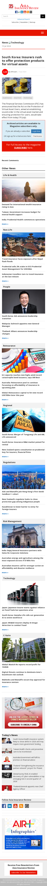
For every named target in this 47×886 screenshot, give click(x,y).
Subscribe (15, 22)
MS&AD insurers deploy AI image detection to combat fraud (20, 624)
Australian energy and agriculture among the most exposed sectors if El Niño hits (22, 559)
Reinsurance (9, 345)
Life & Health (10, 175)
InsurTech (17, 98)
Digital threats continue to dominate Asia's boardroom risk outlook (22, 673)
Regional (7, 405)
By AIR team (13, 72)
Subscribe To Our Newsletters (23, 872)
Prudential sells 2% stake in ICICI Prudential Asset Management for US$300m (21, 267)
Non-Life (7, 229)
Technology (17, 42)
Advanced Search (23, 19)
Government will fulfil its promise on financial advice (26, 758)
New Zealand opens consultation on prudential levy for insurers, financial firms (23, 450)
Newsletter (24, 22)
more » (5, 224)
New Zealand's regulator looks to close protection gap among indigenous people (21, 500)
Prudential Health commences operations (23, 219)
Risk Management (12, 521)
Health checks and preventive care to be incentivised (28, 750)
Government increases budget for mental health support (21, 213)
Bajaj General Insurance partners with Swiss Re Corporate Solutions (21, 551)
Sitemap (32, 22)
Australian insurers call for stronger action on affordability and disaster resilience (23, 566)
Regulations (9, 462)
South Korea (7, 98)
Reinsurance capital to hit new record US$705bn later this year (22, 394)
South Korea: (11, 57)
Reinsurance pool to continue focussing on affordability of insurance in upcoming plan (20, 385)
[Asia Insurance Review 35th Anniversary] (23, 6)
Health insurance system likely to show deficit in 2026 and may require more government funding (28, 741)
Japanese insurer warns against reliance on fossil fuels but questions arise (23, 608)
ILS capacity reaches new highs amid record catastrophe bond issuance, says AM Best (22, 376)
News (5, 42)
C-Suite (7, 635)
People (6, 286)
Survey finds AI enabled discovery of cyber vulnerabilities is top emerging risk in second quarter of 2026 (28, 778)
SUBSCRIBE (20, 147)
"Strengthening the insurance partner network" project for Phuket (28, 766)
